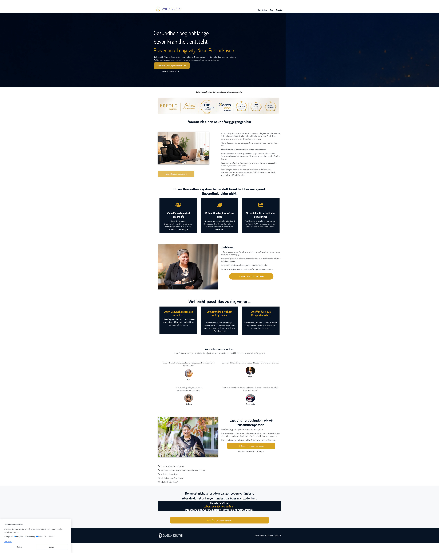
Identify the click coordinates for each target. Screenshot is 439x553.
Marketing (31, 536)
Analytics (19, 536)
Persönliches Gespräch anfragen (176, 174)
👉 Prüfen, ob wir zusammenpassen (251, 276)
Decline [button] (19, 547)
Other (40, 536)
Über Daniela (262, 10)
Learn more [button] (8, 542)
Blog (271, 10)
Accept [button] (51, 547)
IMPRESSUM (259, 535)
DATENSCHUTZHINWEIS (273, 535)
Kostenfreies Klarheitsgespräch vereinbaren (172, 65)
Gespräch (279, 10)
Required (9, 536)
